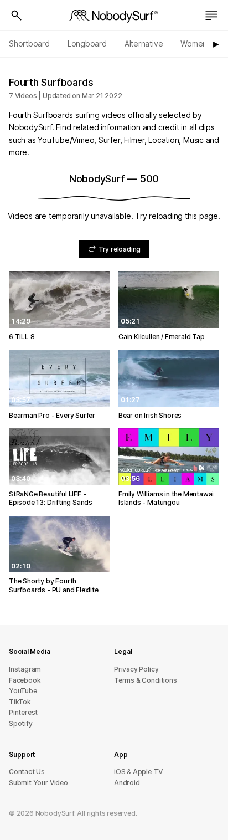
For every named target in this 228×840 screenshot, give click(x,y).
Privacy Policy (136, 669)
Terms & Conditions (145, 680)
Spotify (21, 723)
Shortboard (29, 43)
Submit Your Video (38, 782)
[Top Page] (114, 15)
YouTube (23, 691)
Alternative (144, 43)
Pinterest (23, 712)
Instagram (25, 669)
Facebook (24, 680)
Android (127, 782)
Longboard (87, 43)
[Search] (16, 15)
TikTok (20, 702)
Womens (195, 43)
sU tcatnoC (27, 771)
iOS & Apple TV (138, 771)
